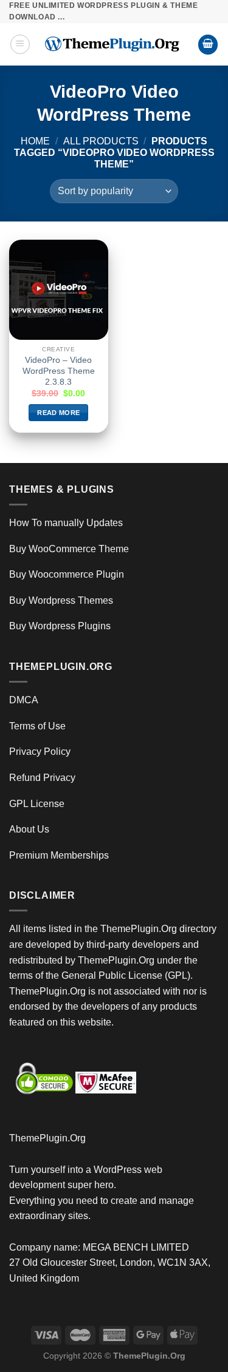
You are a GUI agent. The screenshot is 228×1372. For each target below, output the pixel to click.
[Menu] (20, 44)
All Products (101, 141)
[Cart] (208, 45)
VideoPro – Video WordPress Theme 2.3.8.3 (58, 371)
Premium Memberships (59, 855)
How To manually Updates (66, 523)
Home (35, 141)
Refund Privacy (42, 777)
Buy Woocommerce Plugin (66, 574)
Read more (58, 412)
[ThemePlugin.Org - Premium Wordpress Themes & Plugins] (114, 44)
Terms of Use (37, 726)
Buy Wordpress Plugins (60, 626)
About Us (29, 829)
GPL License (36, 804)
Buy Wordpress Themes (61, 600)
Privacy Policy (40, 751)
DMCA (23, 700)
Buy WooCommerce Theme (69, 549)
